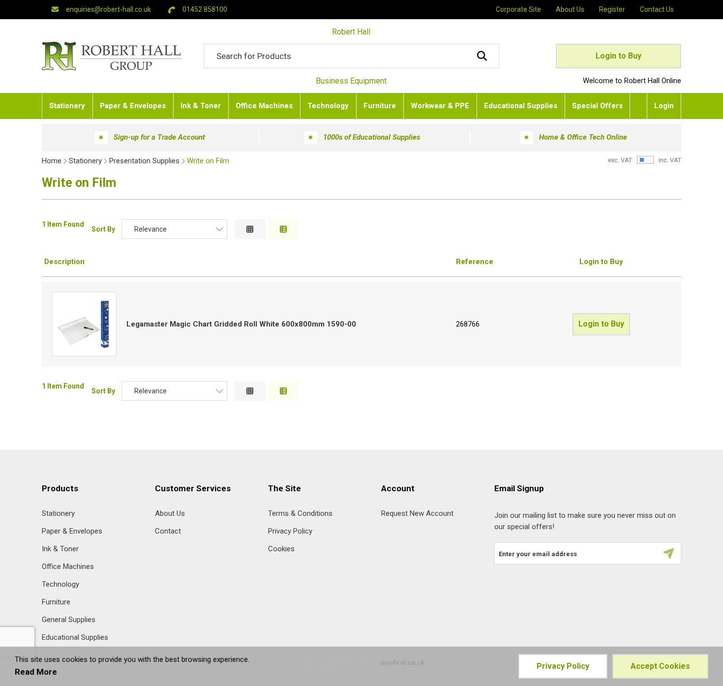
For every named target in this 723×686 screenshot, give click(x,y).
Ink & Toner (60, 549)
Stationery (85, 160)
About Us (170, 513)
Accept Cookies (660, 666)
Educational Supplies (75, 637)
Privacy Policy (290, 531)
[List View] (283, 229)
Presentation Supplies (144, 160)
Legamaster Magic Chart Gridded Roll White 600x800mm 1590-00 (241, 324)
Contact (168, 531)
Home (51, 160)
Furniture (56, 602)
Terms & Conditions (300, 513)
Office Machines (68, 566)
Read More (36, 672)
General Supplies (68, 620)
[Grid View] (250, 229)
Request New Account (417, 513)
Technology (60, 584)
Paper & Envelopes (72, 531)
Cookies (281, 549)
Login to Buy (618, 55)
